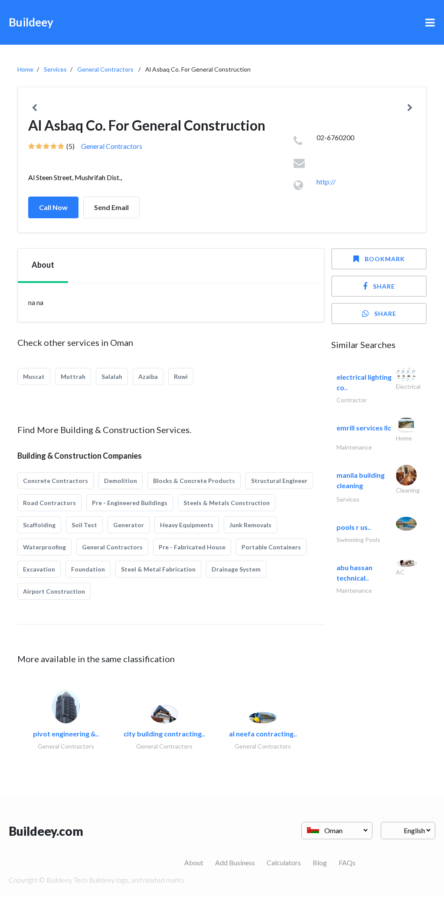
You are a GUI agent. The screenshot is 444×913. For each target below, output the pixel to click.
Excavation (39, 569)
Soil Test (84, 525)
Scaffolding (39, 525)
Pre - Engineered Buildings (129, 502)
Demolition (120, 480)
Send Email (111, 207)
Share (384, 286)
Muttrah (73, 376)
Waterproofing (44, 547)
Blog (320, 862)
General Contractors (105, 69)
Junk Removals (250, 525)
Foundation (88, 569)
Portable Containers (271, 547)
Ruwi (181, 376)
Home (25, 69)
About (193, 862)
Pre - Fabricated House (192, 547)
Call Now (53, 207)
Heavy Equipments (186, 525)
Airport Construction (54, 591)
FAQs (347, 862)
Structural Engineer (279, 480)
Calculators (284, 862)
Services (55, 69)
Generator (128, 525)
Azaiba (148, 376)
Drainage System (236, 569)
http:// (326, 181)
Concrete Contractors (55, 480)
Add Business (235, 862)
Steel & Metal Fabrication (158, 569)
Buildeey (31, 22)
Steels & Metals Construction (226, 502)
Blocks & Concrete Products (194, 480)
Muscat (34, 376)
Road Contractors (49, 502)
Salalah (111, 376)
